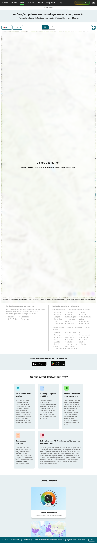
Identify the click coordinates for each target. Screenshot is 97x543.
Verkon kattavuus (45, 27)
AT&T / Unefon (13, 319)
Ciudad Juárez (58, 323)
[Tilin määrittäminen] (93, 3)
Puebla (56, 321)
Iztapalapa (57, 314)
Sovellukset (13, 3)
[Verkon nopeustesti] (48, 498)
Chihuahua (85, 321)
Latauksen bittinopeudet (51, 27)
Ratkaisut (40, 3)
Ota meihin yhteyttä (21, 461)
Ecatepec (57, 317)
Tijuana (70, 312)
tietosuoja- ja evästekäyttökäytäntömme (38, 540)
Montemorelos (72, 348)
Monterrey (70, 323)
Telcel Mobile (25, 319)
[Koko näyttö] (93, 27)
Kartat (22, 3)
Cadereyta (70, 339)
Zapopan (84, 314)
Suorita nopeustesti (82, 3)
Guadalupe (85, 323)
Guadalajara (58, 319)
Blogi (60, 3)
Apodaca (57, 342)
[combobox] (6, 27)
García (83, 344)
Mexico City (57, 312)
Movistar (10, 317)
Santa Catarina (59, 348)
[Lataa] (39, 363)
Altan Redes (25, 317)
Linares (69, 342)
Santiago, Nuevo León (29, 314)
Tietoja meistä (51, 3)
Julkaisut (30, 3)
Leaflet (3, 299)
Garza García (71, 333)
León (83, 312)
